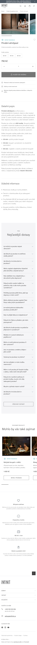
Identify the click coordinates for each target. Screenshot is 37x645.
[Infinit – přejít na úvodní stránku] (4, 6)
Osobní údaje (17, 635)
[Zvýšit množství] (32, 66)
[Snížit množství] (4, 66)
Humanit (26, 642)
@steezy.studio (18, 642)
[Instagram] (5, 627)
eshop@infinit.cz (10, 616)
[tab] (4, 56)
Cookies (25, 635)
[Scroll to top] (34, 573)
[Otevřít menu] (34, 6)
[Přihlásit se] (25, 6)
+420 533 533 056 (10, 609)
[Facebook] (2, 627)
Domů (2, 11)
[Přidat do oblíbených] (28, 439)
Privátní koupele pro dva (12, 11)
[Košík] (29, 6)
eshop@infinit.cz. (27, 2)
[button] (18, 590)
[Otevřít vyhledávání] (20, 6)
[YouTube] (8, 627)
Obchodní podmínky (6, 635)
